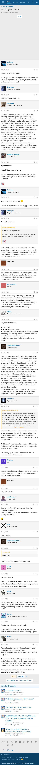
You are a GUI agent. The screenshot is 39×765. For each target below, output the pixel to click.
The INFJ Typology (18, 692)
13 (11, 694)
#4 (37, 162)
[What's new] (29, 2)
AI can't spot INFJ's (13, 690)
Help (12, 759)
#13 (37, 488)
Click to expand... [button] (19, 427)
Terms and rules (23, 757)
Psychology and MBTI (18, 734)
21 (11, 703)
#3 (37, 111)
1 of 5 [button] (13, 676)
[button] (37, 2)
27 (11, 725)
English (8, 754)
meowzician (8, 692)
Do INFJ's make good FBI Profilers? (19, 699)
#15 (37, 532)
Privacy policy (5, 759)
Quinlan (5, 12)
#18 (37, 599)
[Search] (33, 2)
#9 (37, 319)
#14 (37, 504)
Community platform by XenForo (17, 763)
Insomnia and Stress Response (18, 707)
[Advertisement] (19, 39)
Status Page (5, 757)
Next (20, 676)
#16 (37, 548)
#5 (37, 197)
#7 (37, 269)
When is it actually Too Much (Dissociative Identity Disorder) (17, 730)
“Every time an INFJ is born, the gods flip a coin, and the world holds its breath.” (20, 718)
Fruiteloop (8, 734)
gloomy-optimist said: (9, 410)
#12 (37, 468)
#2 (37, 95)
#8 (37, 292)
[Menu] (2, 2)
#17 (37, 574)
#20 (37, 644)
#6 (37, 218)
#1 (37, 70)
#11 (37, 406)
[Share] (34, 70)
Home (18, 759)
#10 (37, 353)
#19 (37, 622)
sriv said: (5, 552)
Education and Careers (19, 701)
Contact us (13, 757)
